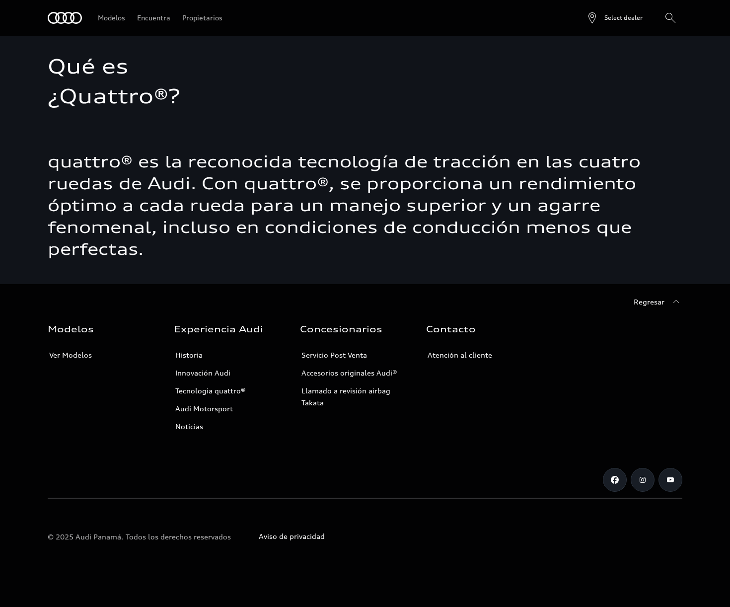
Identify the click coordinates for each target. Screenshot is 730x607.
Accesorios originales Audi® (349, 373)
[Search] (670, 18)
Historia (189, 355)
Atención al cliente (460, 355)
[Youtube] (670, 480)
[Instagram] (643, 480)
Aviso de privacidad (292, 536)
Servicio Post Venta (334, 355)
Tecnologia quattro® (210, 390)
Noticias (189, 426)
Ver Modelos (70, 355)
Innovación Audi (202, 373)
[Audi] (65, 18)
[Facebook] (615, 480)
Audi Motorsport (204, 408)
